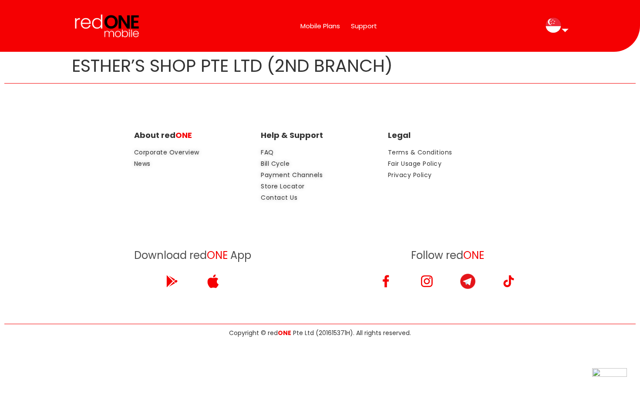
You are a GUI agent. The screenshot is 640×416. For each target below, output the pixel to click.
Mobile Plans (320, 25)
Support (364, 25)
